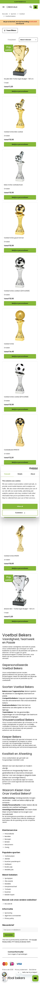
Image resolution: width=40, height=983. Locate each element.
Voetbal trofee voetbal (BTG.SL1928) (16, 397)
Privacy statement (21, 970)
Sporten (13, 14)
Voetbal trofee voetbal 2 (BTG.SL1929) (17, 291)
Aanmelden (9, 935)
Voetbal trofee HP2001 (11, 556)
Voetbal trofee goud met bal (13, 238)
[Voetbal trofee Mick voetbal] (20, 114)
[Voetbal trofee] (20, 326)
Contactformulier (16, 952)
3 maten (7, 136)
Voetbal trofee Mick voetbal (13, 132)
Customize (19, 512)
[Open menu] (3, 7)
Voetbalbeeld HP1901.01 (11, 450)
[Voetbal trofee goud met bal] (20, 220)
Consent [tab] (7, 474)
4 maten (7, 454)
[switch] (4, 980)
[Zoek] (31, 7)
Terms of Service (20, 942)
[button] (10, 30)
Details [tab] (20, 474)
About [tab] (33, 474)
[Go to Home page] (12, 7)
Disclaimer (32, 970)
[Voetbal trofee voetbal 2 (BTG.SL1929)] (20, 273)
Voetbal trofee (9, 344)
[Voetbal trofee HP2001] (20, 538)
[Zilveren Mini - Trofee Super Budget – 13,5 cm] (20, 591)
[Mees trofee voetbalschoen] (20, 167)
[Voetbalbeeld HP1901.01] (20, 432)
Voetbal (22, 14)
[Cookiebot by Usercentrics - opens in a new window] (29, 468)
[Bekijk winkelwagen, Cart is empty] (35, 7)
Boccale (5, 14)
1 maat (6, 83)
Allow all (20, 506)
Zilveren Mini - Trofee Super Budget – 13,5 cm (19, 609)
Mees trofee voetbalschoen (13, 185)
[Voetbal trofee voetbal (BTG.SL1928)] (20, 379)
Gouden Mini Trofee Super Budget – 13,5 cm (18, 79)
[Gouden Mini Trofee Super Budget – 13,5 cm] (20, 61)
